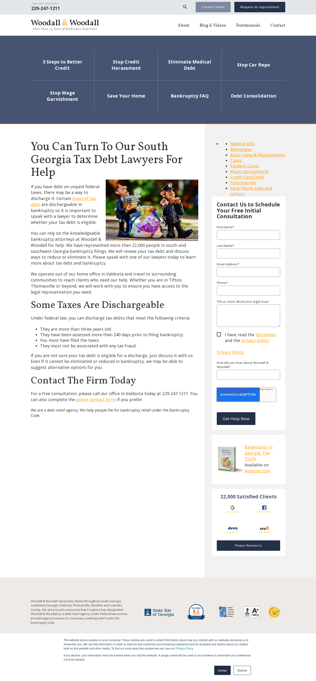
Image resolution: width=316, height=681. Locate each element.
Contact (277, 26)
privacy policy (255, 340)
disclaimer (266, 334)
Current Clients (213, 7)
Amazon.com (257, 471)
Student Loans (244, 166)
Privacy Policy (184, 648)
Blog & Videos (213, 26)
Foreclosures (243, 182)
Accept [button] (222, 670)
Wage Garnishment (249, 171)
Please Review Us (248, 545)
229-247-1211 (45, 8)
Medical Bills (242, 143)
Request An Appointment (260, 7)
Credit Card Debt (247, 177)
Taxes (236, 160)
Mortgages (241, 149)
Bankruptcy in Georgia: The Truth (259, 453)
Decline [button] (242, 670)
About (183, 26)
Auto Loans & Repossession (257, 155)
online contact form (96, 399)
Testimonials (248, 26)
